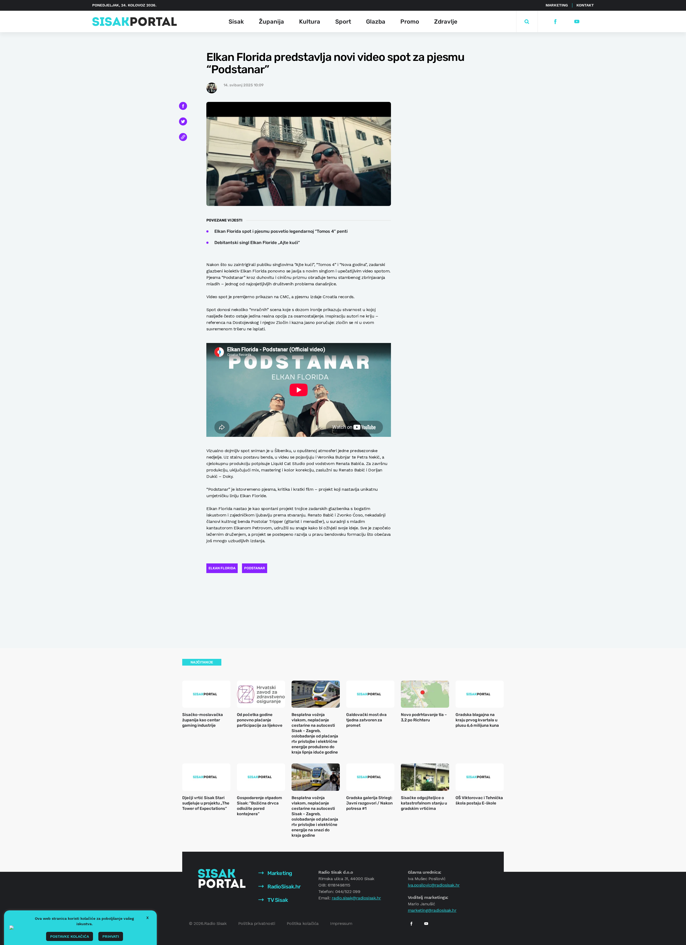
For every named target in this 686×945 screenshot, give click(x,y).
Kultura (309, 21)
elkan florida (222, 568)
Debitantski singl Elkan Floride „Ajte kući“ (257, 242)
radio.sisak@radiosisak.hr (356, 897)
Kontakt (585, 5)
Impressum (341, 923)
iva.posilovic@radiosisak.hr (434, 885)
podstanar (254, 568)
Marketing (557, 5)
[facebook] (555, 21)
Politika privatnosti (256, 923)
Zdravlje (445, 21)
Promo (409, 21)
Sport (343, 21)
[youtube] (576, 21)
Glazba (375, 21)
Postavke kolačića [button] (69, 936)
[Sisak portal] (134, 21)
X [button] (147, 918)
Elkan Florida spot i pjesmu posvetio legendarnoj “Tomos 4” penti (281, 231)
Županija (271, 21)
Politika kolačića (303, 923)
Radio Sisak (215, 923)
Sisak (236, 21)
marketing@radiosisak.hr (432, 910)
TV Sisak (277, 900)
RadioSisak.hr (283, 886)
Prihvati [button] (110, 936)
